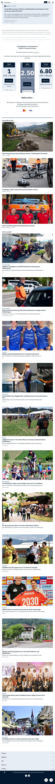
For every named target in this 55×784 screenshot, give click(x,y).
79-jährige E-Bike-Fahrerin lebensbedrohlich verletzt (20, 189)
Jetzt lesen (27, 84)
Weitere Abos (27, 98)
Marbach (8, 6)
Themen (4, 753)
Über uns (4, 765)
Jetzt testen (9, 80)
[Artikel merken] (46, 780)
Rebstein (4, 227)
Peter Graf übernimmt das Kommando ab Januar (18, 226)
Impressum (31, 772)
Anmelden (36, 52)
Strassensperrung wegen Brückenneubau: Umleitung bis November (25, 153)
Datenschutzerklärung (39, 772)
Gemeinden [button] (7, 2)
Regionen (4, 757)
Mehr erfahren (10, 90)
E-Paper (4, 768)
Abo (46, 2)
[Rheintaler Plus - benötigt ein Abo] (5, 6)
